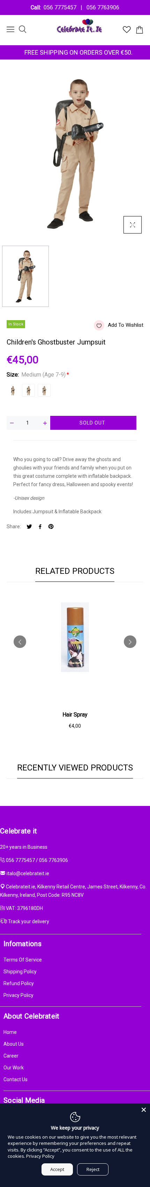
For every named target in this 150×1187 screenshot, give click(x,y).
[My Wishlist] (127, 31)
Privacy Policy (18, 995)
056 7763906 (101, 7)
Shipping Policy (20, 971)
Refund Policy (18, 983)
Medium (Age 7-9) (13, 390)
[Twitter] (29, 527)
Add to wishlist (125, 325)
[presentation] (20, 641)
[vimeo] (51, 527)
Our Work (13, 1067)
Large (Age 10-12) (28, 390)
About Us (13, 1044)
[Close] (143, 1109)
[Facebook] (40, 527)
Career (10, 1056)
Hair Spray (75, 714)
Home (10, 1032)
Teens (44, 390)
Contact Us (15, 1079)
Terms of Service (22, 960)
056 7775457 (61, 7)
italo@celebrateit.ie (28, 873)
